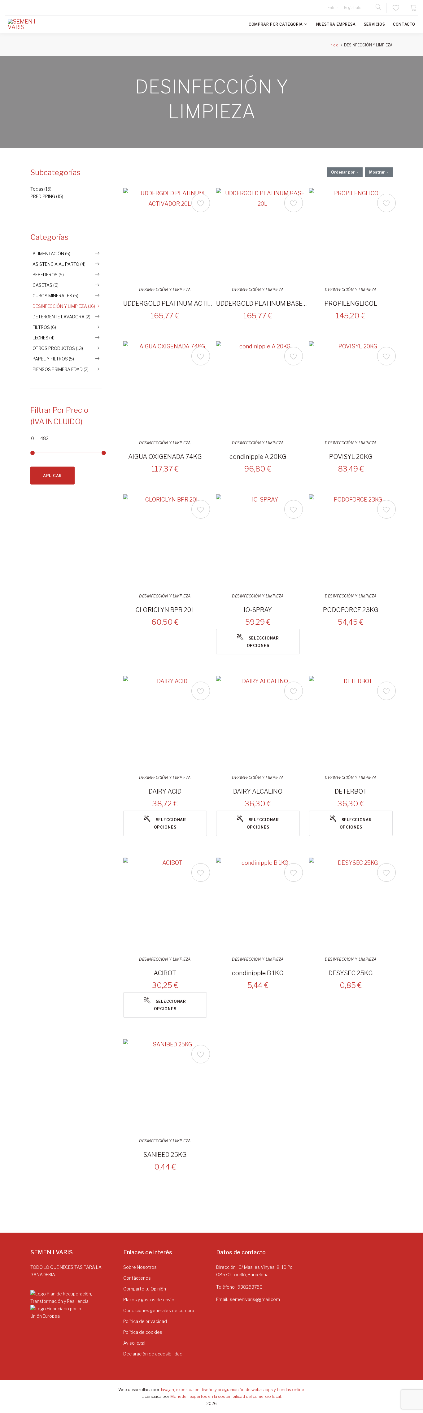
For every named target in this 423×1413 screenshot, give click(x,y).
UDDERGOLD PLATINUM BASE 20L (261, 303)
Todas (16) (40, 189)
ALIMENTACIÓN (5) (51, 253)
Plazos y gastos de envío (148, 1299)
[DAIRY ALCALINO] (262, 722)
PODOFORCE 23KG (350, 610)
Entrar (333, 7)
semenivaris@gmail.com (255, 1299)
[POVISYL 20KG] (355, 387)
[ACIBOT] (169, 904)
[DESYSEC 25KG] (355, 904)
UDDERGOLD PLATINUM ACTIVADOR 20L (168, 303)
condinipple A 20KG (257, 456)
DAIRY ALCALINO (258, 791)
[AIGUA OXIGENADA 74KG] (169, 387)
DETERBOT (351, 791)
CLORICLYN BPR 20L (165, 610)
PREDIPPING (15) (46, 196)
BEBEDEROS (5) (48, 274)
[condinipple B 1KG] (262, 904)
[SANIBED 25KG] (169, 1085)
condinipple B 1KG (258, 973)
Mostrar (377, 172)
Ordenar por (343, 172)
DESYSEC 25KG (351, 973)
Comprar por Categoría (276, 24)
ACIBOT (165, 973)
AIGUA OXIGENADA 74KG (165, 456)
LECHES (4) (44, 337)
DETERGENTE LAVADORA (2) (61, 316)
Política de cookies (142, 1332)
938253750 (250, 1287)
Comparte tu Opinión (144, 1288)
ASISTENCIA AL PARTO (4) (59, 264)
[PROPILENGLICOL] (355, 234)
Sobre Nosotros (140, 1267)
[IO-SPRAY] (262, 540)
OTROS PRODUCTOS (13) (58, 348)
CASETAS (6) (46, 285)
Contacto (404, 24)
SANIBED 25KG (165, 1154)
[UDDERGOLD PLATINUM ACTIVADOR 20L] (169, 234)
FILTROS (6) (44, 327)
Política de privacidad (145, 1321)
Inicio (333, 45)
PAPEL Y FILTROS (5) (53, 358)
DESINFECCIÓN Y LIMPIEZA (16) (64, 306)
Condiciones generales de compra (158, 1310)
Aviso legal (134, 1343)
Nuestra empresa (336, 24)
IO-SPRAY (258, 610)
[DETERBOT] (355, 722)
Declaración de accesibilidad (152, 1353)
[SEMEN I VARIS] (26, 24)
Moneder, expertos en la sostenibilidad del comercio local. (226, 1396)
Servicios (374, 24)
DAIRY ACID (165, 791)
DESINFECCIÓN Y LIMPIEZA (165, 290)
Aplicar (52, 475)
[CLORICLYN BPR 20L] (169, 540)
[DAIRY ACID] (169, 722)
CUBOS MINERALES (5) (55, 295)
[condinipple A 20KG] (262, 387)
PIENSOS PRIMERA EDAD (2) (61, 369)
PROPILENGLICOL (351, 303)
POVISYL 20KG (351, 456)
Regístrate (352, 7)
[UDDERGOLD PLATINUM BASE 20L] (262, 234)
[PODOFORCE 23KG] (355, 540)
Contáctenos (137, 1278)
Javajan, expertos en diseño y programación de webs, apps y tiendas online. (232, 1389)
